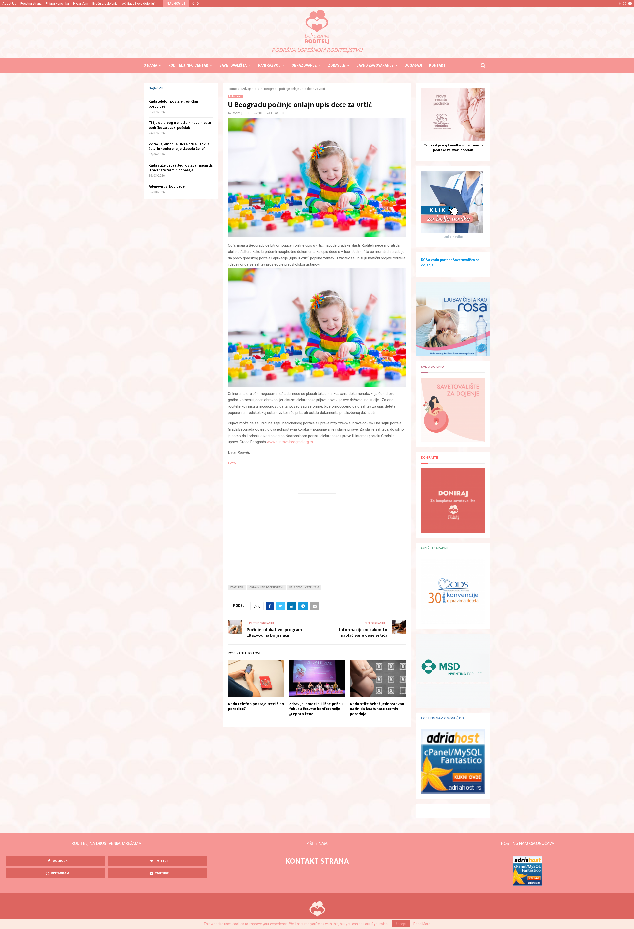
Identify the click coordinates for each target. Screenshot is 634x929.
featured (236, 587)
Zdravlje (336, 65)
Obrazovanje (304, 65)
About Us (9, 3)
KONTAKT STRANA (317, 861)
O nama (150, 65)
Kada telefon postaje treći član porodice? (256, 706)
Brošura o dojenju (105, 3)
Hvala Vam (80, 3)
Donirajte (429, 457)
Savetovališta (233, 65)
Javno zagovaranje (375, 65)
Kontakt (437, 65)
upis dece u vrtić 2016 (304, 587)
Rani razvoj (269, 65)
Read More (421, 924)
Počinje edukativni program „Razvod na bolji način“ (274, 632)
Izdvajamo (235, 96)
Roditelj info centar (188, 65)
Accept (400, 924)
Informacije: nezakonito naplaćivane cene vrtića (363, 632)
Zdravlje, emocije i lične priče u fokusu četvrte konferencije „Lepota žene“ (316, 709)
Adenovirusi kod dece (167, 186)
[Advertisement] (317, 536)
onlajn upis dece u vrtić (266, 587)
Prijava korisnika (57, 3)
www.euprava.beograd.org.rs (290, 442)
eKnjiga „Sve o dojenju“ (138, 3)
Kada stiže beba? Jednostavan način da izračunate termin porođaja (377, 709)
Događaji (413, 65)
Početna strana (31, 3)
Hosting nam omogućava (443, 718)
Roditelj (237, 113)
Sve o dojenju (432, 367)
